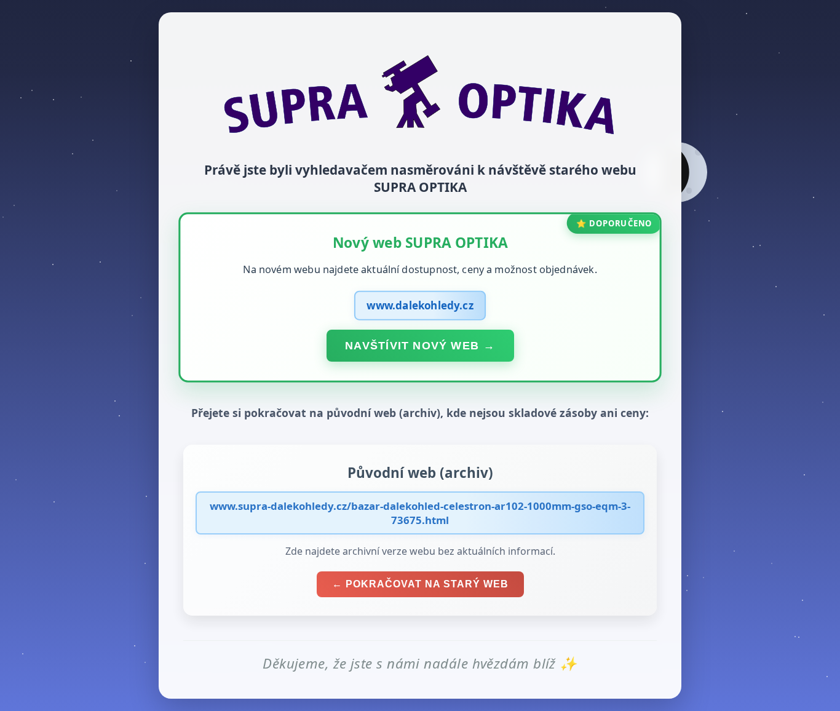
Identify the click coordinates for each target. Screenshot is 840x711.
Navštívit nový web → (420, 345)
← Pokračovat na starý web (420, 584)
